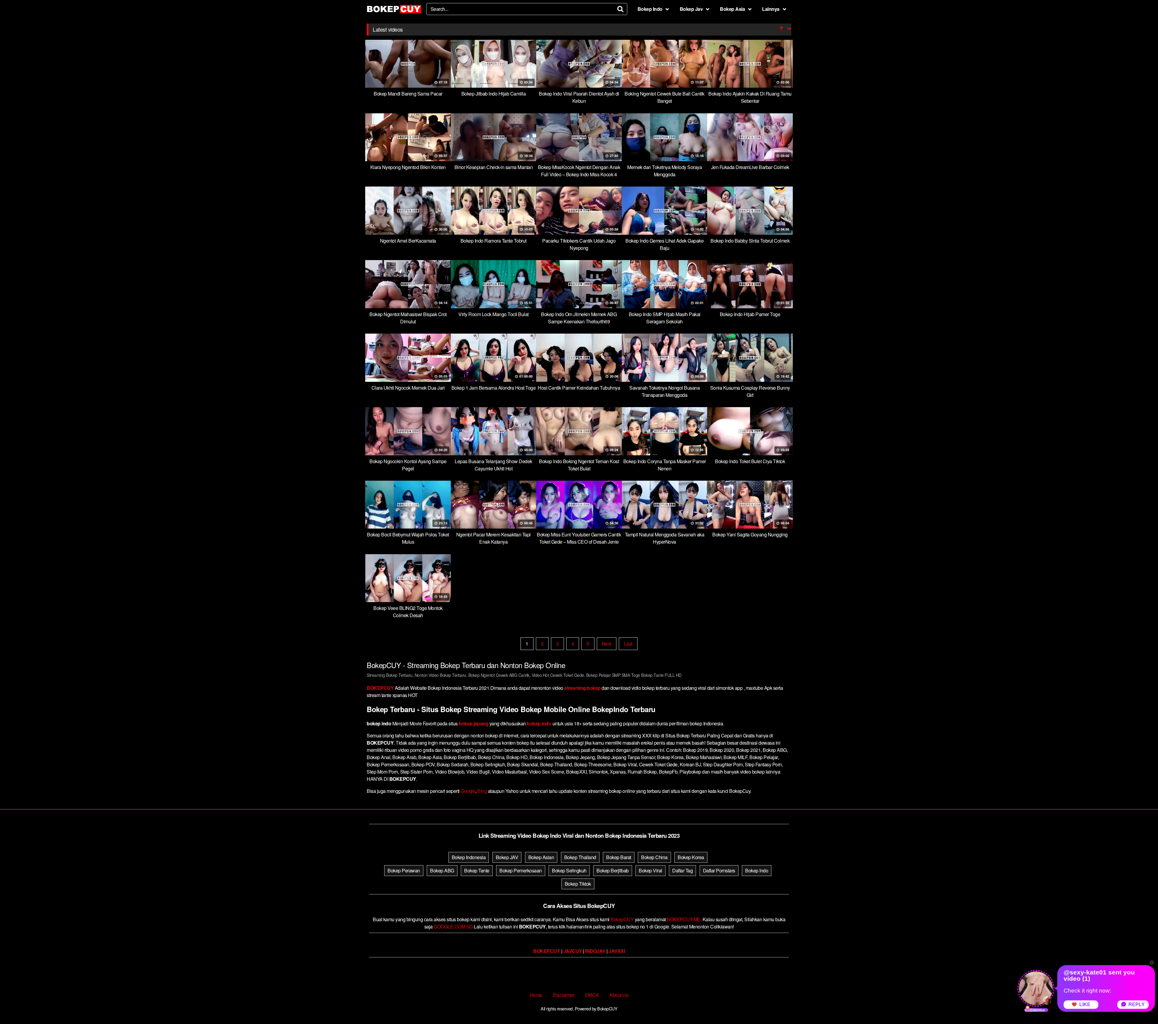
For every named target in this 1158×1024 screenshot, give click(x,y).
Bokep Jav (691, 8)
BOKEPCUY (380, 687)
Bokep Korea (691, 857)
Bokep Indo (650, 8)
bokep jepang (473, 723)
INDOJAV (595, 950)
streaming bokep (582, 687)
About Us (618, 994)
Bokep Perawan (404, 870)
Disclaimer (563, 994)
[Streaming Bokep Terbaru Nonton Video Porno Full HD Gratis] (394, 9)
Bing (482, 790)
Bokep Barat (618, 857)
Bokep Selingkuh (569, 870)
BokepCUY (622, 919)
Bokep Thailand (580, 857)
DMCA (592, 994)
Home (536, 994)
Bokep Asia (732, 8)
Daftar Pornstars (719, 870)
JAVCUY (572, 950)
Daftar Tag (682, 870)
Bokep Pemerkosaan (520, 870)
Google (467, 790)
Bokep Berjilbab (612, 870)
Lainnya (771, 8)
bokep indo (539, 723)
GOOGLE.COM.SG (453, 926)
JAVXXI (617, 950)
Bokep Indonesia (469, 857)
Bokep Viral (650, 870)
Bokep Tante (476, 870)
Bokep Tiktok (578, 883)
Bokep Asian (541, 857)
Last (628, 643)
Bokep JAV (507, 857)
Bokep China (654, 857)
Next (606, 643)
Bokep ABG (442, 870)
